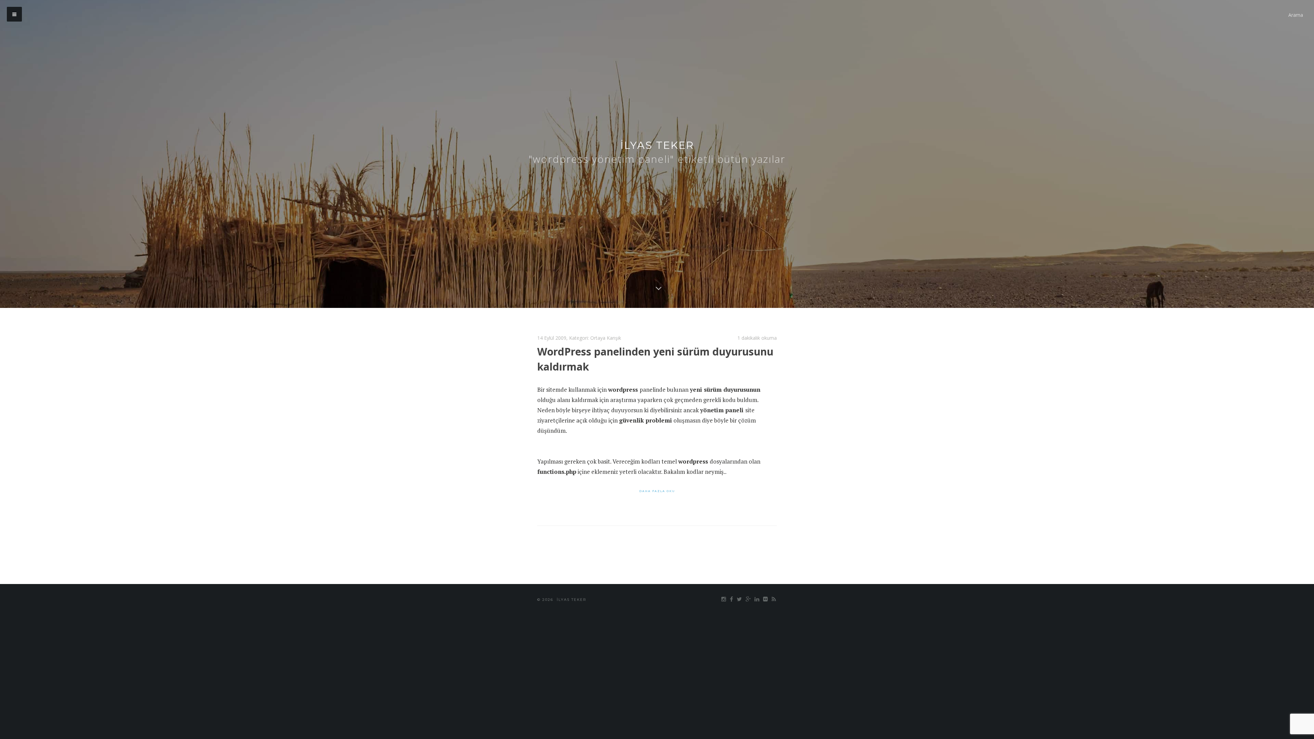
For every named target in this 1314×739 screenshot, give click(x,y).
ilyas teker (657, 145)
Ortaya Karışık (605, 338)
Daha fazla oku (657, 491)
